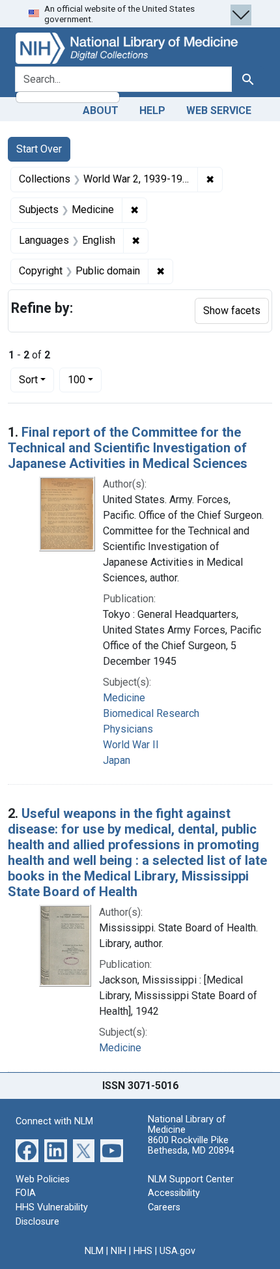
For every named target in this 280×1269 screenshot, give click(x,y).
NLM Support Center (191, 1179)
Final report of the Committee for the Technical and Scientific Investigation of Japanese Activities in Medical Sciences (127, 447)
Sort (28, 379)
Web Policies (43, 1179)
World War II (131, 744)
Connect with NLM (54, 1121)
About (101, 110)
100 (85, 379)
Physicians (128, 729)
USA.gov (177, 1251)
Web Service (218, 110)
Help (152, 110)
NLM (94, 1251)
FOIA (26, 1193)
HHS (142, 1251)
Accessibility (174, 1193)
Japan (116, 760)
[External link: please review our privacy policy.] (27, 1150)
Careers (164, 1207)
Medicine (124, 698)
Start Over (39, 149)
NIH (118, 1251)
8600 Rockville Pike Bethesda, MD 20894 (191, 1145)
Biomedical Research (151, 713)
